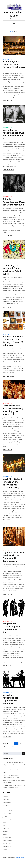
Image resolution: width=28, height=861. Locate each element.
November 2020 (7, 840)
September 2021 (7, 819)
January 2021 (6, 834)
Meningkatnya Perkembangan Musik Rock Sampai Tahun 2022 (14, 134)
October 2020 (7, 843)
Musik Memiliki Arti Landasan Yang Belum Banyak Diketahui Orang (12, 483)
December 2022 (7, 808)
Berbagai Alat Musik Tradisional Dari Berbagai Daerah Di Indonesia (13, 340)
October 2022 (7, 814)
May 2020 (5, 849)
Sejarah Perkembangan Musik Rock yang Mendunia (14, 202)
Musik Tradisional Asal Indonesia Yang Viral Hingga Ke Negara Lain (13, 410)
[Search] (23, 753)
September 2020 (7, 846)
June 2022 (5, 817)
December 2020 (7, 837)
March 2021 (6, 828)
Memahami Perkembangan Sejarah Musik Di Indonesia (11, 699)
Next (13, 746)
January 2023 (6, 805)
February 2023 (7, 802)
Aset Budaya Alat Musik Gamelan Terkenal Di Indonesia (14, 64)
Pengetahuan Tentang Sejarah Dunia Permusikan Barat (12, 628)
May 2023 (5, 796)
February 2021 (7, 831)
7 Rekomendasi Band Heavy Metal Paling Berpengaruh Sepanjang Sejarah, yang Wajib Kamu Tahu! (14, 765)
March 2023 (6, 799)
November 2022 (7, 811)
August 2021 (6, 822)
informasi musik (8, 59)
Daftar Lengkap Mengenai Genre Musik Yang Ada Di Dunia (12, 269)
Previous (5, 743)
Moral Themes (20, 857)
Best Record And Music (14, 14)
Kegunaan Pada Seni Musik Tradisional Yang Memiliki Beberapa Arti (13, 556)
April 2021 (6, 825)
